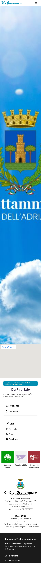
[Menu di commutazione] (36, 3)
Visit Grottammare (11, 3)
